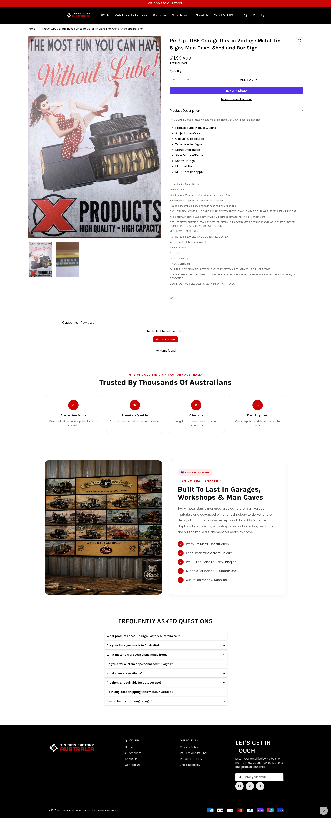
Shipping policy (190, 765)
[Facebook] (239, 786)
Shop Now (179, 15)
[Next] (224, 3)
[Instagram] (250, 786)
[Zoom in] (154, 43)
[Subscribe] (280, 777)
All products (133, 753)
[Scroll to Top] (165, 799)
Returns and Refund (193, 753)
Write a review (165, 339)
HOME (105, 15)
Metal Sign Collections (131, 15)
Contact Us (132, 765)
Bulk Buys (160, 15)
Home (31, 29)
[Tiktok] (260, 786)
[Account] (254, 15)
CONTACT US (223, 15)
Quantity (176, 71)
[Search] (245, 15)
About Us (201, 15)
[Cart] (262, 15)
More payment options (236, 99)
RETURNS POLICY (191, 759)
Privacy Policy (189, 747)
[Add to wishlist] (299, 41)
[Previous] (107, 3)
